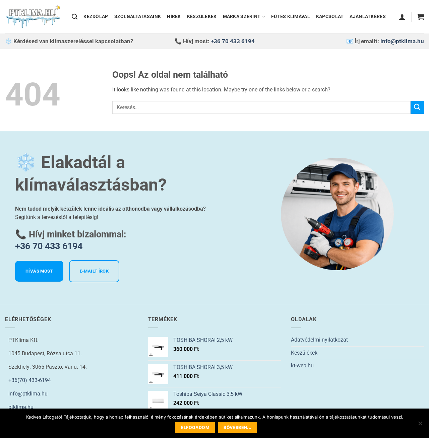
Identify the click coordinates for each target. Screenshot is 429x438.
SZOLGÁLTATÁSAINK (137, 16)
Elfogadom (195, 427)
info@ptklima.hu (402, 41)
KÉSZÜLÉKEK (202, 16)
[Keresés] (74, 17)
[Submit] (417, 107)
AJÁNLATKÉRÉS (367, 16)
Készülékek (304, 353)
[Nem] (420, 425)
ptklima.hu (21, 407)
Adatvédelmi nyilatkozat (319, 340)
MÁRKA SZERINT (242, 16)
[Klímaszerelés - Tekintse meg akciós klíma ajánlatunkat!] (33, 16)
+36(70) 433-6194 (29, 380)
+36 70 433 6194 (233, 41)
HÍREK (174, 16)
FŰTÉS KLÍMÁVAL (290, 16)
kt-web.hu (302, 365)
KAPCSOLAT (330, 16)
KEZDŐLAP (95, 16)
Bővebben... (237, 427)
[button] (402, 16)
